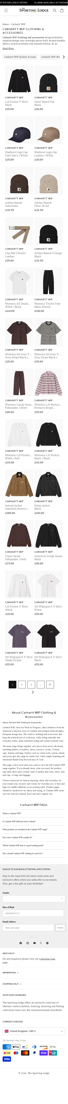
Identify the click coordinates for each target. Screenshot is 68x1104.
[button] (6, 10)
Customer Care (47, 959)
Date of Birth (8, 907)
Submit (60, 927)
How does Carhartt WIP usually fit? (17, 837)
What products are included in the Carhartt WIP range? (25, 829)
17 (50, 684)
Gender (6, 892)
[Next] (63, 57)
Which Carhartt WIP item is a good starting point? (23, 845)
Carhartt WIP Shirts (52, 57)
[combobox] (32, 899)
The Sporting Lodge (39, 1073)
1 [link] (12, 684)
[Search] (54, 10)
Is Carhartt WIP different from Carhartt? (19, 821)
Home (6, 24)
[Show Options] (62, 899)
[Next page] (32, 692)
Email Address (9, 921)
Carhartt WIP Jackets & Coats (20, 57)
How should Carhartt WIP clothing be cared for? (23, 853)
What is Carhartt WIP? (12, 813)
